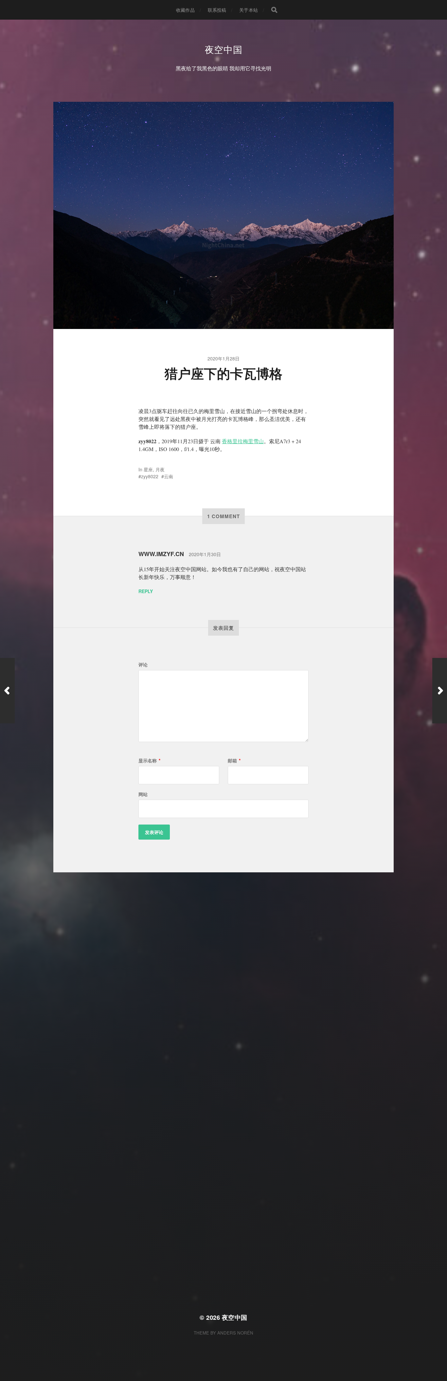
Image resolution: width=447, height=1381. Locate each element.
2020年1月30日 (205, 554)
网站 (143, 794)
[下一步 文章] (439, 690)
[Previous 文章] (7, 690)
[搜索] (274, 10)
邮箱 (234, 760)
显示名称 (149, 760)
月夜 (160, 469)
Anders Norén (235, 1333)
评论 (143, 664)
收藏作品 (185, 10)
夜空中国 (223, 49)
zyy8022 (149, 476)
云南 (168, 476)
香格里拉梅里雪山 (243, 441)
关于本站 (248, 10)
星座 (148, 469)
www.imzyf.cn (161, 554)
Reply (145, 591)
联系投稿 (217, 10)
